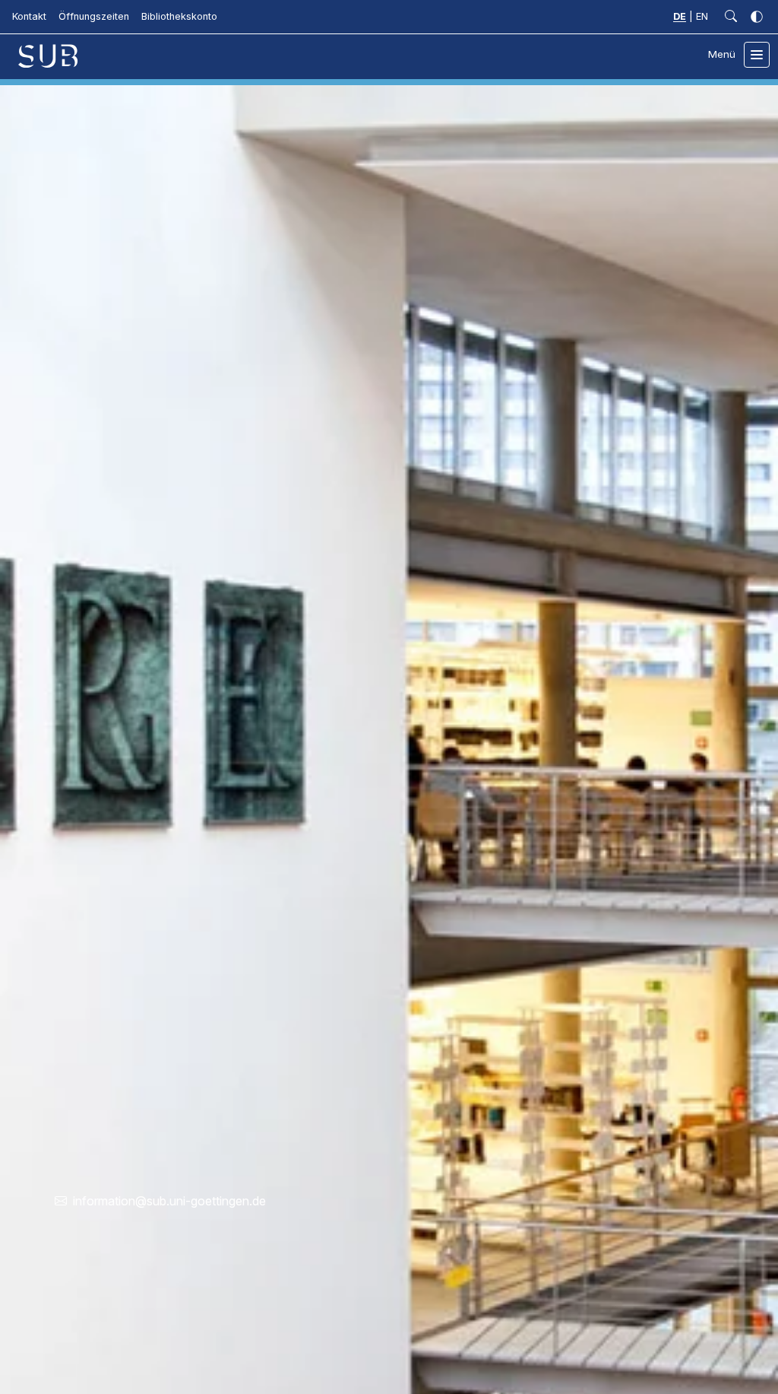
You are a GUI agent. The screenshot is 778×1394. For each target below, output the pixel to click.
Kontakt (29, 16)
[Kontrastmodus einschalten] (757, 17)
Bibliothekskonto (179, 16)
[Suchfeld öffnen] (731, 16)
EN (702, 16)
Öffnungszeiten (94, 16)
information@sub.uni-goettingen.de (169, 1200)
